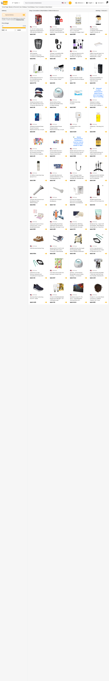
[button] (79, 3)
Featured (104, 10)
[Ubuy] (4, 3)
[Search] (70, 3)
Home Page (5, 7)
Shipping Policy (20, 19)
